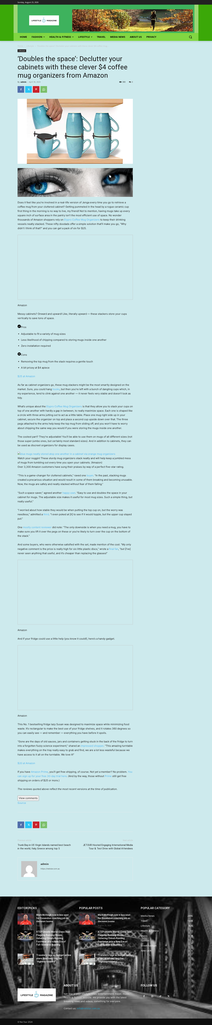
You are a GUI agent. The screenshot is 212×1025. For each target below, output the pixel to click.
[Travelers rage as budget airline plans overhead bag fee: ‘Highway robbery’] (26, 959)
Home (20, 46)
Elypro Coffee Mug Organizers (82, 219)
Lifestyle (30, 46)
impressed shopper (92, 745)
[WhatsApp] (43, 89)
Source (22, 802)
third (46, 514)
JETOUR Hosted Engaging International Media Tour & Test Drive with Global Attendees (108, 847)
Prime (108, 776)
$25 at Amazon (26, 376)
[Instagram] (152, 996)
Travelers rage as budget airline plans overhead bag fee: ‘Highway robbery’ (53, 958)
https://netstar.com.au (50, 869)
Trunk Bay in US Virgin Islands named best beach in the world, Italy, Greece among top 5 (44, 847)
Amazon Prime (39, 771)
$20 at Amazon (26, 763)
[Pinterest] (36, 89)
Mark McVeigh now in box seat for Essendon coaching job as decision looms (52, 918)
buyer (90, 475)
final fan (113, 548)
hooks (56, 389)
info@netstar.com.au (88, 1008)
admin (23, 82)
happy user (68, 492)
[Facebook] (21, 89)
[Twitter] (28, 89)
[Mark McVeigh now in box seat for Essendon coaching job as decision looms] (26, 919)
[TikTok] (160, 996)
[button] (190, 37)
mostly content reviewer (37, 527)
